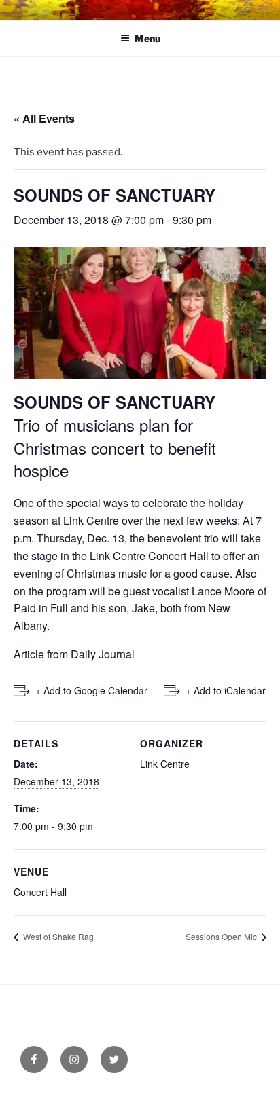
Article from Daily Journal (74, 654)
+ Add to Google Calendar (91, 690)
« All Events (44, 118)
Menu (147, 38)
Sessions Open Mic (222, 936)
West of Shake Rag (57, 936)
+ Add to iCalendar (226, 690)
